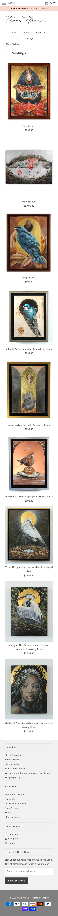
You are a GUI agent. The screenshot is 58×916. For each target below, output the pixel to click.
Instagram (13, 838)
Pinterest (12, 843)
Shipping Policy (12, 777)
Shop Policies (12, 817)
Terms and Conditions (16, 768)
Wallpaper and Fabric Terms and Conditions (27, 773)
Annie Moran (23, 897)
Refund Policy (12, 759)
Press (8, 812)
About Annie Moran (14, 794)
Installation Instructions (16, 803)
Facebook (13, 834)
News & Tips (11, 808)
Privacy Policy (12, 764)
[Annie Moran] (29, 20)
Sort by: (29, 38)
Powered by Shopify (39, 897)
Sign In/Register (13, 755)
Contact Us (10, 799)
